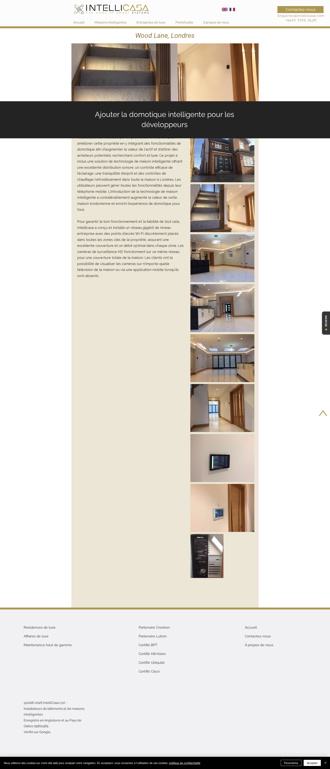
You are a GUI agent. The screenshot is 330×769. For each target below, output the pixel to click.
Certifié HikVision (152, 654)
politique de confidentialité (184, 763)
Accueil (251, 627)
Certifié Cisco (149, 671)
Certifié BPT (148, 645)
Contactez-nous (258, 636)
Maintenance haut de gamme (48, 645)
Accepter (312, 763)
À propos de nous (259, 645)
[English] (224, 9)
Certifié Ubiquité (152, 662)
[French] (232, 9)
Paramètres (291, 763)
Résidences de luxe (40, 627)
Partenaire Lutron (153, 636)
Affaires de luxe (36, 636)
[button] (114, 22)
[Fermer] (325, 763)
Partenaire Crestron (154, 627)
